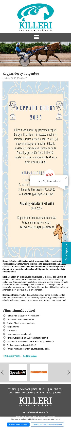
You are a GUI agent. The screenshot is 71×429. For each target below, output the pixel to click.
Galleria (27, 392)
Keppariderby (13, 326)
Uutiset (15, 392)
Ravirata (24, 389)
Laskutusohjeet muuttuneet (19, 334)
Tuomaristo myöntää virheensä (20, 319)
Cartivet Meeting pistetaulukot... (21, 322)
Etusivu (13, 389)
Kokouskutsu (12, 330)
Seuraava (31, 356)
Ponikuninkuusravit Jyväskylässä (21, 345)
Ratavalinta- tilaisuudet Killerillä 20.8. (23, 315)
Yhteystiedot (44, 392)
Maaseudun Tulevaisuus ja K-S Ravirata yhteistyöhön (30, 341)
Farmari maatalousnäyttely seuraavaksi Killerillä (28, 348)
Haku (58, 392)
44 (24, 356)
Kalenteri (56, 389)
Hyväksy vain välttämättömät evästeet (47, 424)
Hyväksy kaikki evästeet (18, 424)
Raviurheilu (40, 389)
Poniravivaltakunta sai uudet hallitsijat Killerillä (27, 337)
